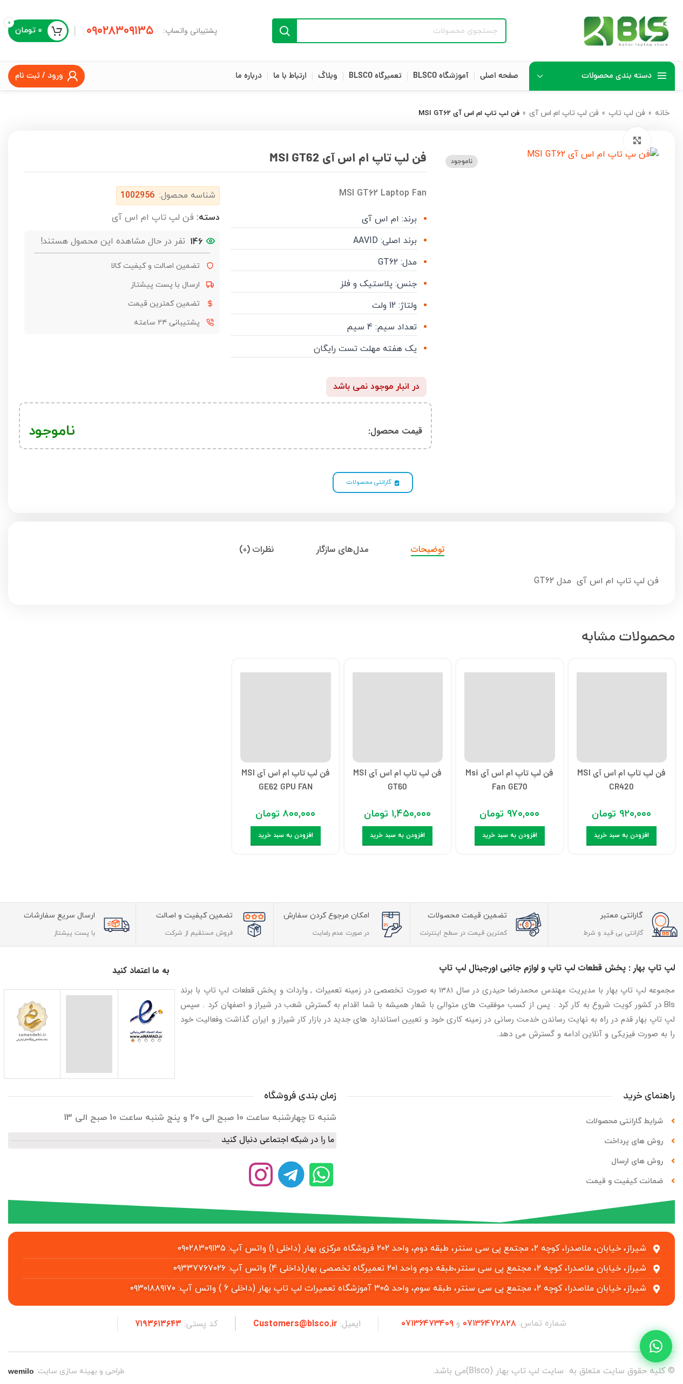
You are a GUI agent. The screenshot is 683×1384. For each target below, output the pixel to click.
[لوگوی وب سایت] (626, 30)
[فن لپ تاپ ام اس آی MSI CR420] (622, 715)
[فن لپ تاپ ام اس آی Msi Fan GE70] (509, 715)
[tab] (427, 549)
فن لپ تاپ (626, 113)
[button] (621, 836)
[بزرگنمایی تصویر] (637, 140)
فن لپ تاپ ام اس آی (564, 113)
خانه (662, 113)
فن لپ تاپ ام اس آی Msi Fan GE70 (509, 780)
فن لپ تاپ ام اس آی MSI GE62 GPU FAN (285, 780)
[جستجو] (284, 30)
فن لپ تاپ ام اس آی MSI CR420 (621, 780)
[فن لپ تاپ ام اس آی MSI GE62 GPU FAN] (285, 715)
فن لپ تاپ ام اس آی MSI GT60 (397, 780)
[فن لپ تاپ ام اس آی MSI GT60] (398, 715)
